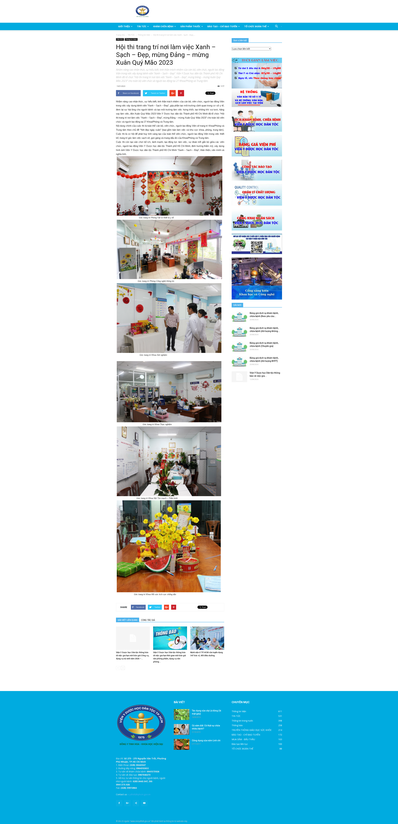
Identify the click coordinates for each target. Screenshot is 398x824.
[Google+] (127, 803)
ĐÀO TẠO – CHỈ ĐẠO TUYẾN (222, 26)
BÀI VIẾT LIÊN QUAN (127, 620)
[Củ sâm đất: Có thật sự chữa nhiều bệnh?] (181, 729)
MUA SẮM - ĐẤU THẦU (243, 739)
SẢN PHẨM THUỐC (190, 26)
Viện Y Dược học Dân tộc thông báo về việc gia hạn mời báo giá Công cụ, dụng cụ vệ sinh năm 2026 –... (132, 655)
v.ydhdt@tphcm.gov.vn (139, 794)
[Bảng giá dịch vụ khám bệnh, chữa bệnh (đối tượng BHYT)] (239, 361)
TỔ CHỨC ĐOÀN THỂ (255, 26)
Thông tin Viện (144, 35)
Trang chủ (120, 35)
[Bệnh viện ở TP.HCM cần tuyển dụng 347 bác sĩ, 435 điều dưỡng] (207, 638)
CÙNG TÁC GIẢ (148, 620)
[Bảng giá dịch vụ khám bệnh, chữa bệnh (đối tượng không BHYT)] (239, 331)
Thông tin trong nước (242, 720)
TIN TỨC (141, 26)
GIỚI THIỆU (124, 26)
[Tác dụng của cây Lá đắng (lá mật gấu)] (181, 714)
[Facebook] (119, 803)
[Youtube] (144, 803)
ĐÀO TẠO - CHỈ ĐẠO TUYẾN (246, 734)
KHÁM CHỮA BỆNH (163, 26)
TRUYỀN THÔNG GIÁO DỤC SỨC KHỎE (251, 730)
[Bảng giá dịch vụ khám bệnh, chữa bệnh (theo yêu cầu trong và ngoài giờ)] (239, 317)
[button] (277, 26)
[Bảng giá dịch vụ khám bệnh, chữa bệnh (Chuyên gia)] (239, 346)
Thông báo (237, 725)
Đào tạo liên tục (240, 744)
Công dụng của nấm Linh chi (206, 740)
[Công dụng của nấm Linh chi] (181, 744)
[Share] (136, 803)
